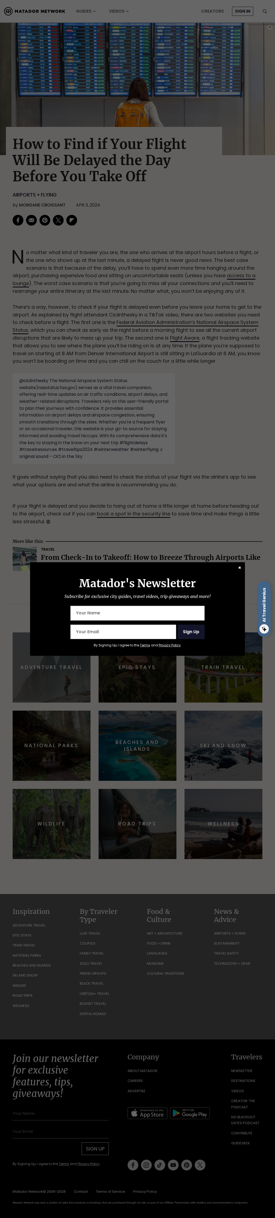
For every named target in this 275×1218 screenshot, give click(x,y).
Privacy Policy (170, 645)
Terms (145, 645)
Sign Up (191, 632)
